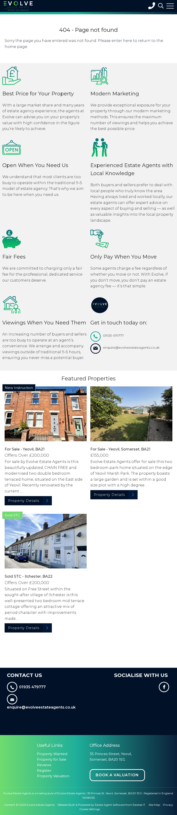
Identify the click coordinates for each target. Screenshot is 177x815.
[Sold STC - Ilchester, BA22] (46, 541)
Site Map (154, 804)
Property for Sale (51, 759)
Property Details (23, 500)
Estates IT (139, 804)
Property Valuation (53, 776)
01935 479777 (113, 335)
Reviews (44, 765)
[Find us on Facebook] (164, 688)
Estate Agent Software (110, 804)
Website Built (66, 804)
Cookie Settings (89, 809)
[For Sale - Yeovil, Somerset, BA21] (131, 413)
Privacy (168, 804)
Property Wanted (52, 754)
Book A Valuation (117, 775)
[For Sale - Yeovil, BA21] (46, 413)
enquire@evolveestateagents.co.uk (131, 347)
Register (44, 770)
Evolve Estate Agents (41, 804)
